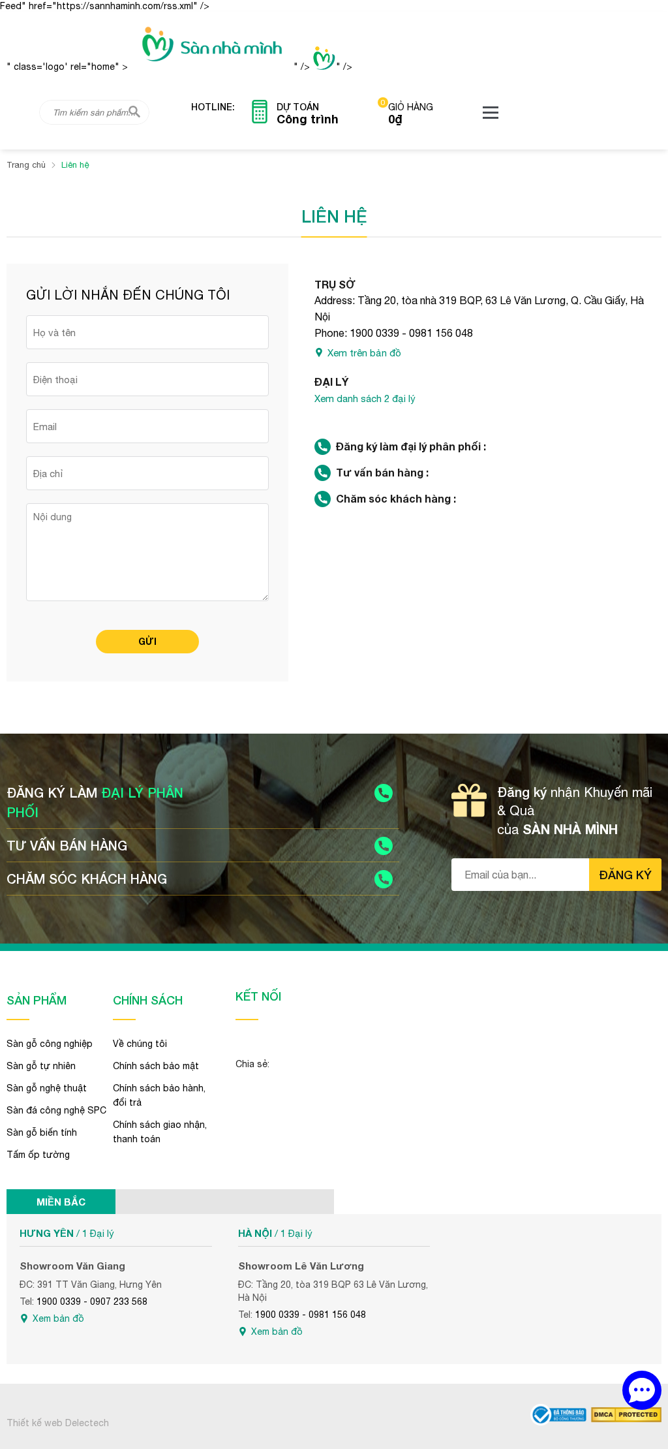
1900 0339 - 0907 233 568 (92, 1301)
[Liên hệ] (641, 1390)
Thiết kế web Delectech (58, 1423)
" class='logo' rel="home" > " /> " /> (179, 66)
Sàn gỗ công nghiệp (50, 1043)
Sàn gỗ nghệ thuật (47, 1088)
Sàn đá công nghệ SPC (56, 1110)
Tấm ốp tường (38, 1154)
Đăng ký (625, 874)
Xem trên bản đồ (364, 352)
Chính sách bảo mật (156, 1066)
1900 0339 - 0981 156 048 (411, 333)
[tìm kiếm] (134, 112)
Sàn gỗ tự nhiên (41, 1066)
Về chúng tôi (140, 1043)
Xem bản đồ (58, 1318)
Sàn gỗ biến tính (42, 1132)
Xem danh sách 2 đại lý (365, 398)
